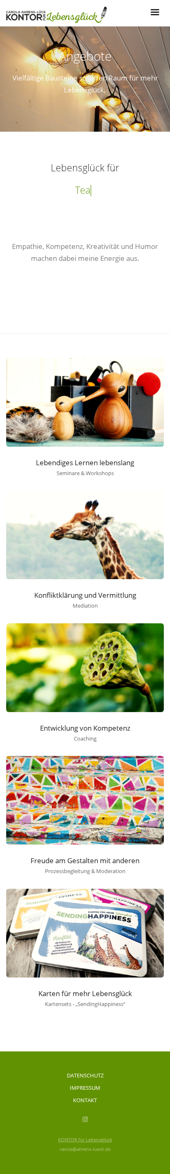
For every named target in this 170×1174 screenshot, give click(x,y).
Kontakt (85, 1100)
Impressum (85, 1087)
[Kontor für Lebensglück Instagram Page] (85, 1119)
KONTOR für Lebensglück (85, 1139)
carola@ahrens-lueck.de (85, 1149)
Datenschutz (85, 1075)
